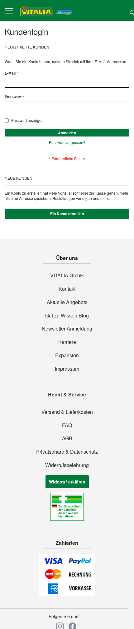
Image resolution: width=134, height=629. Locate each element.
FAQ (67, 425)
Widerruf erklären (67, 482)
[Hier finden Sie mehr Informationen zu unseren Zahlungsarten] (67, 594)
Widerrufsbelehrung (67, 465)
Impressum (67, 368)
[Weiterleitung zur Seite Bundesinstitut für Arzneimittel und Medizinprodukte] (67, 519)
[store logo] (46, 11)
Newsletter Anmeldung (67, 328)
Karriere (67, 342)
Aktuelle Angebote (67, 302)
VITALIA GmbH (67, 275)
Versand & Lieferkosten (67, 412)
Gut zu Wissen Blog (67, 315)
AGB (67, 438)
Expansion (67, 355)
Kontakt (67, 288)
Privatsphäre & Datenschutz (67, 451)
